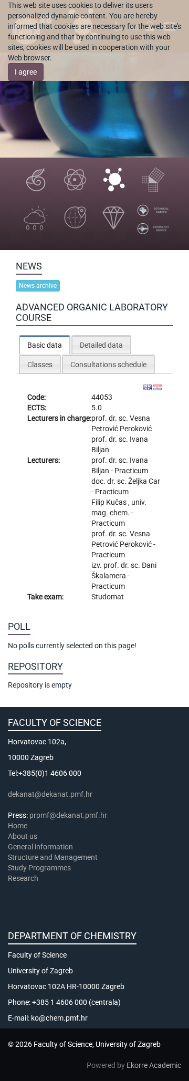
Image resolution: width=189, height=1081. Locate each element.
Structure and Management (53, 857)
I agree (26, 72)
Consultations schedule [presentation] (108, 364)
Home (17, 826)
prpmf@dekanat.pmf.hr (68, 815)
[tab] (44, 345)
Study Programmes (39, 868)
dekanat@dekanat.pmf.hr (50, 794)
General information (40, 847)
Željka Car (144, 481)
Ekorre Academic (154, 1065)
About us (23, 836)
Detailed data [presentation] (101, 345)
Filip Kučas (109, 502)
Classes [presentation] (39, 364)
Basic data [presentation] (44, 345)
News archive (38, 285)
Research (24, 878)
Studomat (107, 597)
